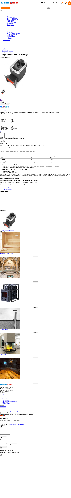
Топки (8, 29)
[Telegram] (8, 106)
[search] (48, 8)
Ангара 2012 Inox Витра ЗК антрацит (7, 230)
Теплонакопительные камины (12, 31)
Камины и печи (8, 27)
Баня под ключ (5, 42)
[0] (61, 3)
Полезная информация (6, 403)
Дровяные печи (10, 15)
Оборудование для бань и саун (12, 19)
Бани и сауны (7, 14)
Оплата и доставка (6, 40)
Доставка (4, 110)
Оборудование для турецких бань (13, 18)
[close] (0, 10)
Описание (4, 108)
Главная (3, 48)
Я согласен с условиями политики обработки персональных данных (14, 435)
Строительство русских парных (6, 379)
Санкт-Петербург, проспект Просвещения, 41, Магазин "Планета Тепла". (13, 411)
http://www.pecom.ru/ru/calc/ (9, 189)
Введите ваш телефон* (14, 423)
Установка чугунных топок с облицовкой (9, 401)
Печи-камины (9, 28)
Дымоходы (9, 37)
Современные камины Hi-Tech (12, 30)
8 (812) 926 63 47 (3, 406)
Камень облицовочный (11, 22)
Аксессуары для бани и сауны (12, 26)
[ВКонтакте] (1, 106)
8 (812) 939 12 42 (3, 407)
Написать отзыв (3, 131)
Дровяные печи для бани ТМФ (7, 51)
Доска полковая (10, 21)
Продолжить (3, 141)
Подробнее (35, 256)
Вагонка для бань (10, 20)
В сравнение (7, 57)
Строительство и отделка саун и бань (7, 253)
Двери (8, 24)
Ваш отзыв (2, 137)
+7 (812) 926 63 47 (41, 2)
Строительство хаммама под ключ (6, 278)
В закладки (2, 57)
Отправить (2, 425)
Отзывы (4, 41)
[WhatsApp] (5, 106)
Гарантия (4, 394)
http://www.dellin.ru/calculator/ (13, 187)
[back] (1, 10)
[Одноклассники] (2, 106)
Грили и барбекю (10, 32)
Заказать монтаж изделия (5, 104)
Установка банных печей (4, 304)
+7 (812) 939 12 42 (53, 2)
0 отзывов (2, 99)
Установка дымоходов (4, 329)
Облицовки (9, 38)
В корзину (2, 102)
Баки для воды (10, 23)
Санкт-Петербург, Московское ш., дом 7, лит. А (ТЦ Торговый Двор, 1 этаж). (14, 409)
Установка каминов (3, 354)
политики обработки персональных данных (18, 424)
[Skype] (6, 106)
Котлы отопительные (11, 36)
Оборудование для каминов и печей (13, 33)
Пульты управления (10, 25)
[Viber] (4, 106)
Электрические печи (11, 16)
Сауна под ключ (6, 43)
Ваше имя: (2, 132)
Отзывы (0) (4, 109)
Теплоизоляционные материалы (13, 34)
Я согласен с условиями (14, 424)
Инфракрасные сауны (11, 17)
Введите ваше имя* (13, 432)
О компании (5, 39)
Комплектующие (10, 35)
